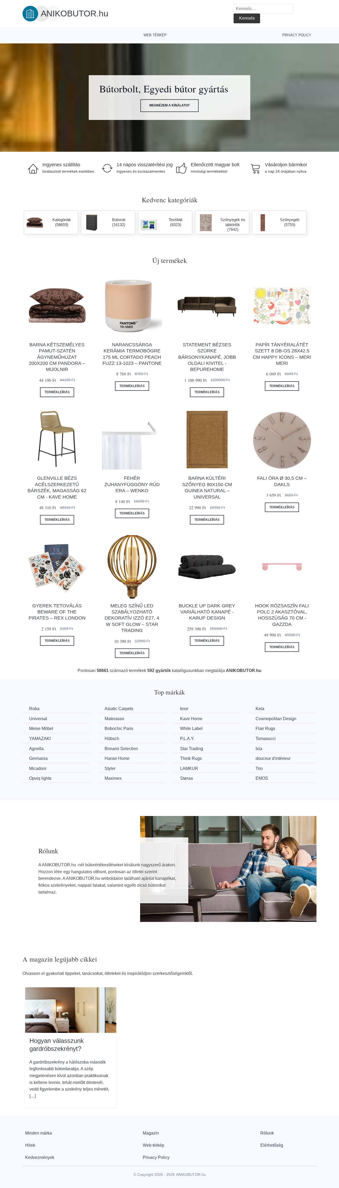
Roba (34, 708)
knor (184, 708)
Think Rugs (191, 758)
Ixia (259, 748)
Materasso (114, 718)
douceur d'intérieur (273, 758)
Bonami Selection (121, 748)
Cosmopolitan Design (276, 718)
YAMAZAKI (40, 738)
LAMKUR (189, 768)
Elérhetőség (271, 1145)
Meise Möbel (41, 728)
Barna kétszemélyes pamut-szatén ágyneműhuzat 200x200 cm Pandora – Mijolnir (57, 357)
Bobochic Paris (119, 728)
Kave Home (191, 718)
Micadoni (37, 768)
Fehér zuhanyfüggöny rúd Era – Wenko (132, 484)
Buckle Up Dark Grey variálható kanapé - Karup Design (207, 612)
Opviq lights (40, 778)
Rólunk (267, 1133)
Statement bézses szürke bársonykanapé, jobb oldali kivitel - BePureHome (207, 357)
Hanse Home (117, 758)
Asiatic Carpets (119, 708)
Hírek (30, 1145)
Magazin (151, 1133)
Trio (259, 768)
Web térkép (155, 35)
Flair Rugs (265, 728)
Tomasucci (266, 738)
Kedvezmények (39, 1157)
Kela (260, 708)
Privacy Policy (296, 35)
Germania (38, 758)
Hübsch (112, 738)
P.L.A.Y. (187, 738)
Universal (38, 718)
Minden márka (38, 1133)
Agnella (36, 748)
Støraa (186, 778)
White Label (191, 728)
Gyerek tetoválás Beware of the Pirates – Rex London (57, 612)
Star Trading (191, 748)
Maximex (113, 778)
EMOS (262, 778)
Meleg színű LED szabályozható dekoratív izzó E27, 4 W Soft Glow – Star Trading (132, 618)
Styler (110, 768)
